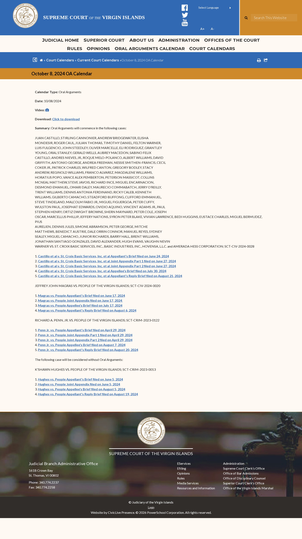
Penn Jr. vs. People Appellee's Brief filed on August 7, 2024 (81, 345)
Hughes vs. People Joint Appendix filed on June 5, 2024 (79, 384)
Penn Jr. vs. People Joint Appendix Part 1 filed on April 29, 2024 (85, 335)
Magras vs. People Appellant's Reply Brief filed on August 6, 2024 (87, 310)
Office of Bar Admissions (241, 473)
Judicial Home (60, 40)
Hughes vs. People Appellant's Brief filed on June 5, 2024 (80, 379)
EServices (184, 463)
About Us (141, 40)
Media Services (188, 483)
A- (212, 29)
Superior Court (104, 40)
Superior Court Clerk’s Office (243, 483)
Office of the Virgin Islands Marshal (248, 488)
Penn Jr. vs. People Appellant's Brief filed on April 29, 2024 (81, 330)
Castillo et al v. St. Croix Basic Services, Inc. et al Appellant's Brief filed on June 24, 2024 (103, 256)
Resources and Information (196, 488)
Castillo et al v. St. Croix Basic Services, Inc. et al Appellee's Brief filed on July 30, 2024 (102, 271)
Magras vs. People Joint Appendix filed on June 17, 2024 (80, 300)
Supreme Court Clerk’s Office (244, 468)
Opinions (98, 48)
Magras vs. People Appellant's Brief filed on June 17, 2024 (81, 295)
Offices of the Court (232, 40)
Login (151, 507)
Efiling (181, 468)
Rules (74, 48)
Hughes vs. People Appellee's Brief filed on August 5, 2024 (81, 389)
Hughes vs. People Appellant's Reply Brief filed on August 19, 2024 (88, 394)
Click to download (66, 119)
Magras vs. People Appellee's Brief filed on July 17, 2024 (80, 305)
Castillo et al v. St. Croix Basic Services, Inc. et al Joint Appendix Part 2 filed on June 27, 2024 (107, 266)
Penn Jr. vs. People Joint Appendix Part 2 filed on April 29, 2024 (85, 340)
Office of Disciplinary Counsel (244, 478)
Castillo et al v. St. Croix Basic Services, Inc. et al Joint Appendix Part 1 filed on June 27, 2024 (107, 261)
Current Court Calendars (98, 60)
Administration (178, 40)
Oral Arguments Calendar (150, 48)
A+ (202, 29)
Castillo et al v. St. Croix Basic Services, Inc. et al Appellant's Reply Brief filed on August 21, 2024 (110, 276)
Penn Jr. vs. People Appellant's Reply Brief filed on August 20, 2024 (88, 350)
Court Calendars (212, 48)
